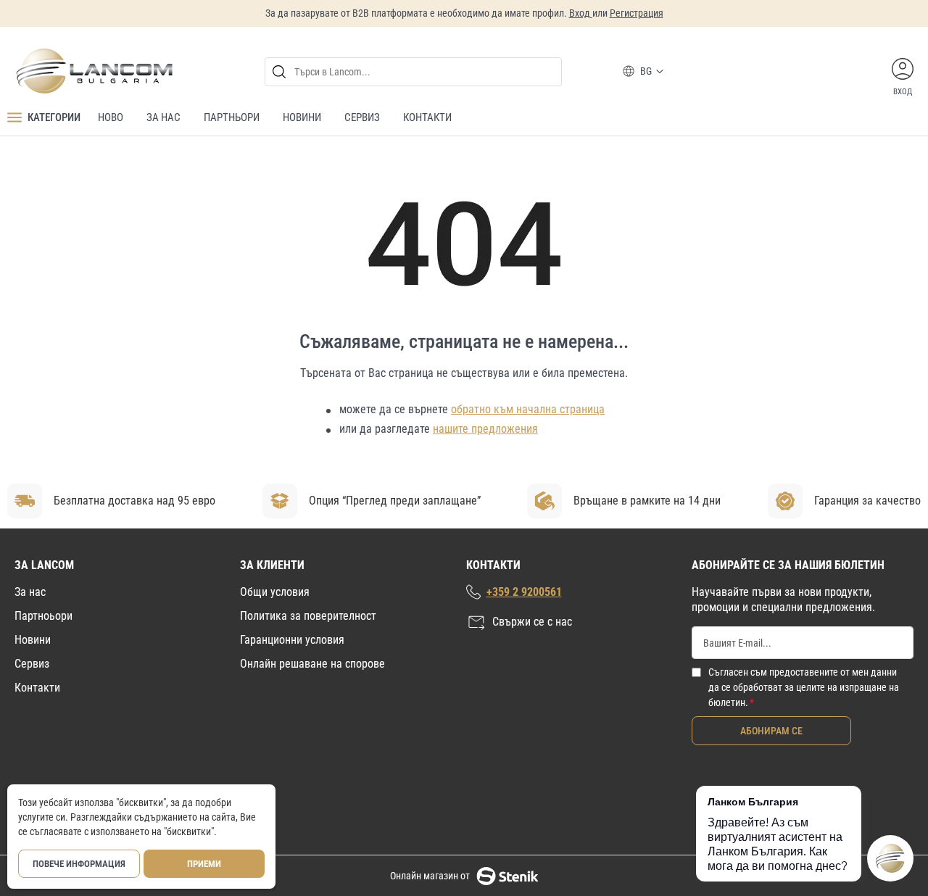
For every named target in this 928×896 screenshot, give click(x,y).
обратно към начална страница (528, 409)
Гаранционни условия (292, 640)
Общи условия (275, 592)
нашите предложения (485, 429)
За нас (30, 592)
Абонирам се (771, 731)
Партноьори (43, 616)
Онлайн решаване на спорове (312, 664)
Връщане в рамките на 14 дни (647, 500)
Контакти (37, 687)
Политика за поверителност (308, 616)
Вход (580, 13)
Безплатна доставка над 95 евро (134, 500)
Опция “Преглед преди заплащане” (395, 500)
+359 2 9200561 (524, 592)
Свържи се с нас (532, 622)
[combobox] (413, 71)
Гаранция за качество (867, 500)
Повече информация (79, 863)
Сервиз (31, 664)
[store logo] (93, 71)
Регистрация (636, 13)
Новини (32, 640)
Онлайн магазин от (430, 876)
